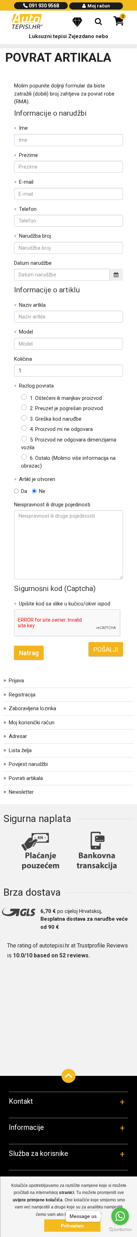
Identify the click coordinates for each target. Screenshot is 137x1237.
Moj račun (98, 5)
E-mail (26, 182)
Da (24, 491)
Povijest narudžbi (28, 764)
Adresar (18, 736)
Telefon (28, 209)
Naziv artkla (32, 305)
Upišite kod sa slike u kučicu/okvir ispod (64, 604)
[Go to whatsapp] (120, 1216)
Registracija (22, 694)
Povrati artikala (26, 778)
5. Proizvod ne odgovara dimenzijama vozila (68, 444)
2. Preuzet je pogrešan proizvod (66, 408)
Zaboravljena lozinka (32, 708)
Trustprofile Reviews (102, 945)
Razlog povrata (36, 386)
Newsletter (21, 792)
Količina (23, 359)
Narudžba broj (35, 236)
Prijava (16, 680)
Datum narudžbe (33, 263)
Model (26, 332)
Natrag (29, 653)
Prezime (28, 155)
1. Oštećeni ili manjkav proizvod (66, 398)
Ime (23, 128)
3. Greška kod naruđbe (55, 419)
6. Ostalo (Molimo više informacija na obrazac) (68, 462)
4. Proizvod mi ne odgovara (61, 429)
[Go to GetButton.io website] (120, 1229)
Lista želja (20, 750)
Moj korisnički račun (31, 722)
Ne (42, 491)
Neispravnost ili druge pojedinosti (52, 504)
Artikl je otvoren (37, 479)
